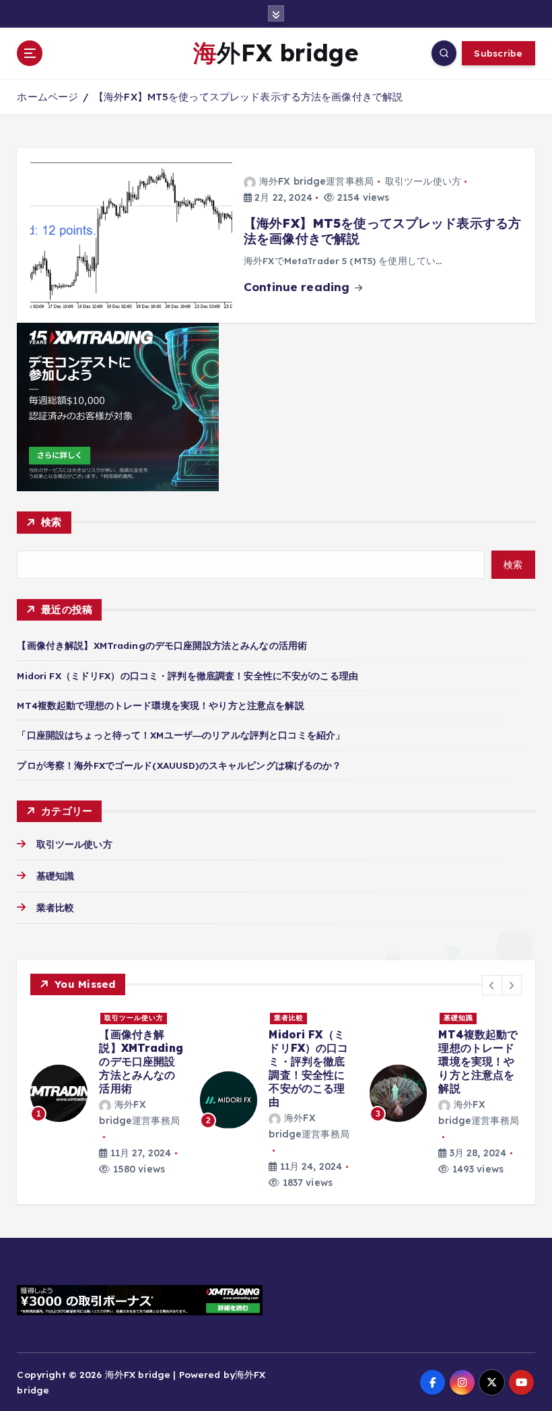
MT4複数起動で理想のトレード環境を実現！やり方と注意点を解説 (160, 705)
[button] (492, 985)
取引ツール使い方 (423, 181)
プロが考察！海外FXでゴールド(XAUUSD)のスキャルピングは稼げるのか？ (179, 765)
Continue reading (298, 287)
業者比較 (55, 907)
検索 (51, 521)
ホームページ (47, 96)
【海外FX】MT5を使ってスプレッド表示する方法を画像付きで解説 (248, 96)
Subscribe (498, 53)
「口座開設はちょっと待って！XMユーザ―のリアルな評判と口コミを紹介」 (181, 735)
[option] (107, 1093)
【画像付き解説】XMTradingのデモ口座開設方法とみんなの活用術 (162, 645)
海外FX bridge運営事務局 (316, 181)
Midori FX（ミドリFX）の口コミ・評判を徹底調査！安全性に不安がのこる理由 (187, 675)
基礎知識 (55, 875)
